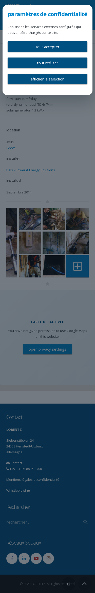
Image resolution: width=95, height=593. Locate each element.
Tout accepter (48, 46)
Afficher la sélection (47, 78)
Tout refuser (47, 62)
